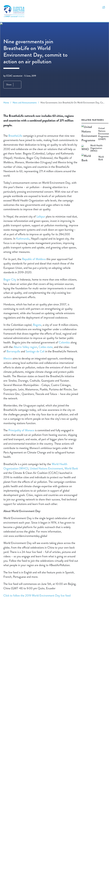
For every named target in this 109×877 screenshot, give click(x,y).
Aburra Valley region (25, 347)
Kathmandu (23, 238)
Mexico (7, 358)
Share (8, 84)
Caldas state (46, 347)
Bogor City (9, 279)
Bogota (37, 325)
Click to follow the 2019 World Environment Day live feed (37, 595)
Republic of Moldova (34, 259)
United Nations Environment (46, 468)
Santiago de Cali (35, 351)
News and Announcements (25, 102)
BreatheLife (15, 136)
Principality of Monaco (21, 430)
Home (6, 102)
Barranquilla (13, 351)
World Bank (71, 468)
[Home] (14, 11)
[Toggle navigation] (103, 7)
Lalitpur (40, 216)
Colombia (64, 342)
